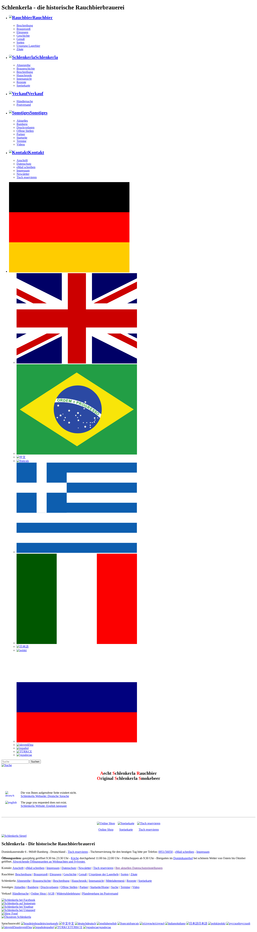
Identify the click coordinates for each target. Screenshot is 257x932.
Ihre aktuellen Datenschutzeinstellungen (139, 868)
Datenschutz (24, 163)
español (49, 927)
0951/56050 (165, 851)
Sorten (20, 42)
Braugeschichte (26, 68)
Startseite (22, 137)
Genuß (21, 39)
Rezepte (21, 82)
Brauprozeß (23, 28)
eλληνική (159, 923)
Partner (21, 134)
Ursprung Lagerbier (28, 45)
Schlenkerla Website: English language (44, 805)
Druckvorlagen (25, 127)
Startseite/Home (99, 887)
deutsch (91, 923)
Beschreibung (25, 25)
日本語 (202, 923)
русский (245, 923)
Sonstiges (38, 112)
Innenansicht (24, 78)
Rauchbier (42, 17)
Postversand (24, 104)
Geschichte (23, 35)
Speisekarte (23, 85)
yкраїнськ (105, 927)
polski (221, 923)
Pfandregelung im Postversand (100, 893)
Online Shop (105, 829)
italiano (181, 923)
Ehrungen (22, 32)
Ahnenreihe (23, 65)
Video (135, 887)
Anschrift (22, 160)
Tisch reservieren (27, 177)
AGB (51, 893)
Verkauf (35, 93)
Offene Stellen (25, 130)
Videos (21, 144)
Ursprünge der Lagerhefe (104, 874)
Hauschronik (24, 75)
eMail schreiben (26, 167)
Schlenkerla (46, 57)
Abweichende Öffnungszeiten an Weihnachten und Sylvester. (49, 861)
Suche (114, 887)
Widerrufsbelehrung (68, 893)
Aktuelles (22, 120)
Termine (21, 141)
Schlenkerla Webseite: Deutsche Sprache (45, 796)
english (112, 923)
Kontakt (36, 152)
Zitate (20, 49)
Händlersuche (25, 101)
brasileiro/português (46, 923)
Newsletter (23, 174)
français (134, 923)
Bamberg (22, 124)
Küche (75, 858)
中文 (71, 923)
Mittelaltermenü (115, 880)
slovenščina (25, 927)
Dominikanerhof (183, 858)
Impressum (23, 170)
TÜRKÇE (76, 927)
